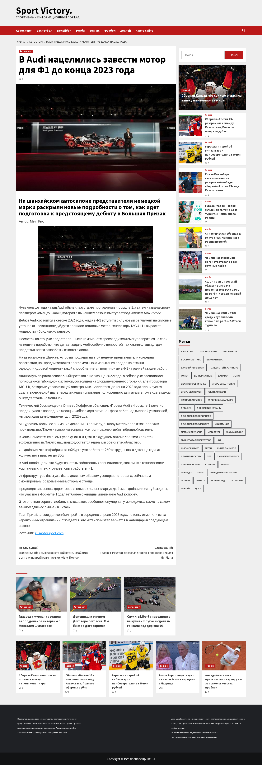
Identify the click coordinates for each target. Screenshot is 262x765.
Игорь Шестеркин (191, 392)
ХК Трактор (236, 480)
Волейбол (64, 30)
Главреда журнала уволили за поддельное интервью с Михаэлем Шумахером (40, 621)
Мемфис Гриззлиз (191, 432)
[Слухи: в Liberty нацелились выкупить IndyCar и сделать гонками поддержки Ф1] (149, 594)
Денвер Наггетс (203, 375)
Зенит (236, 375)
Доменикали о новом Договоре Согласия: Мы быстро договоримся (91, 621)
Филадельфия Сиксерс (224, 472)
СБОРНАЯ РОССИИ (191, 456)
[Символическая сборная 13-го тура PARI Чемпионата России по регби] (190, 238)
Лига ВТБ (186, 408)
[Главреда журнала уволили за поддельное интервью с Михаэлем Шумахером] (41, 594)
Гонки (184, 375)
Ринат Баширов (226, 448)
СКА (209, 456)
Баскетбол (44, 30)
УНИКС (200, 472)
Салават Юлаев (190, 464)
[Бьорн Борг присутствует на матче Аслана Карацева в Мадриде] (177, 655)
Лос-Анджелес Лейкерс (195, 424)
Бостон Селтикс (191, 359)
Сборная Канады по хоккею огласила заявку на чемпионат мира (38, 679)
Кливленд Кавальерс (220, 400)
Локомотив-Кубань (209, 408)
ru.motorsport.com (49, 533)
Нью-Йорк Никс (190, 448)
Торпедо (186, 472)
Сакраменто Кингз (228, 456)
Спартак (210, 464)
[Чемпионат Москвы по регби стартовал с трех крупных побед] (190, 262)
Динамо (223, 375)
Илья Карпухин (217, 392)
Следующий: (136, 552)
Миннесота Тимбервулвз (196, 440)
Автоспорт (24, 30)
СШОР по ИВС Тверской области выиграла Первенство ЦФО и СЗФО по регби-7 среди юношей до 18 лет (223, 289)
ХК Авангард (218, 480)
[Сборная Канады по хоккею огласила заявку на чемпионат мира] (38, 655)
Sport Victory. (44, 10)
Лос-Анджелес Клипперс (196, 416)
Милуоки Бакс (234, 432)
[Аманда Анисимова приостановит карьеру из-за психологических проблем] (224, 655)
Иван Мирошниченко (193, 383)
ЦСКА (198, 488)
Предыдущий (53, 552)
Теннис (94, 30)
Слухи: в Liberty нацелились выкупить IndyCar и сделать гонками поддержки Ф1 (148, 621)
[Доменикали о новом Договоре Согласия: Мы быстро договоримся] (95, 594)
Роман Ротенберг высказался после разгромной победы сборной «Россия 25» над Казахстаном (222, 182)
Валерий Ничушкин (192, 367)
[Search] (243, 30)
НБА (219, 440)
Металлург (214, 432)
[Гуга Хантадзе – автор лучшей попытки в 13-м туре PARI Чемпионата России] (190, 212)
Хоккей (125, 30)
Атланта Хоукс (209, 351)
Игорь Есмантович (223, 383)
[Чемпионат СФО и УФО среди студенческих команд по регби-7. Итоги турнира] (190, 319)
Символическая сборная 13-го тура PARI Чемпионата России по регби (224, 237)
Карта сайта (144, 30)
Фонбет (185, 480)
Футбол (109, 30)
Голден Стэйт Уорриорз (224, 367)
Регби (80, 30)
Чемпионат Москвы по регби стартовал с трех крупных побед (221, 262)
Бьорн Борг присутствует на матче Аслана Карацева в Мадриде (177, 679)
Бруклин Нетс (215, 359)
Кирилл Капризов (191, 400)
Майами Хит (222, 424)
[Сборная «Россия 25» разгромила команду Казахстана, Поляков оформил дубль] (190, 125)
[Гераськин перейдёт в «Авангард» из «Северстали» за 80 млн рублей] (190, 153)
